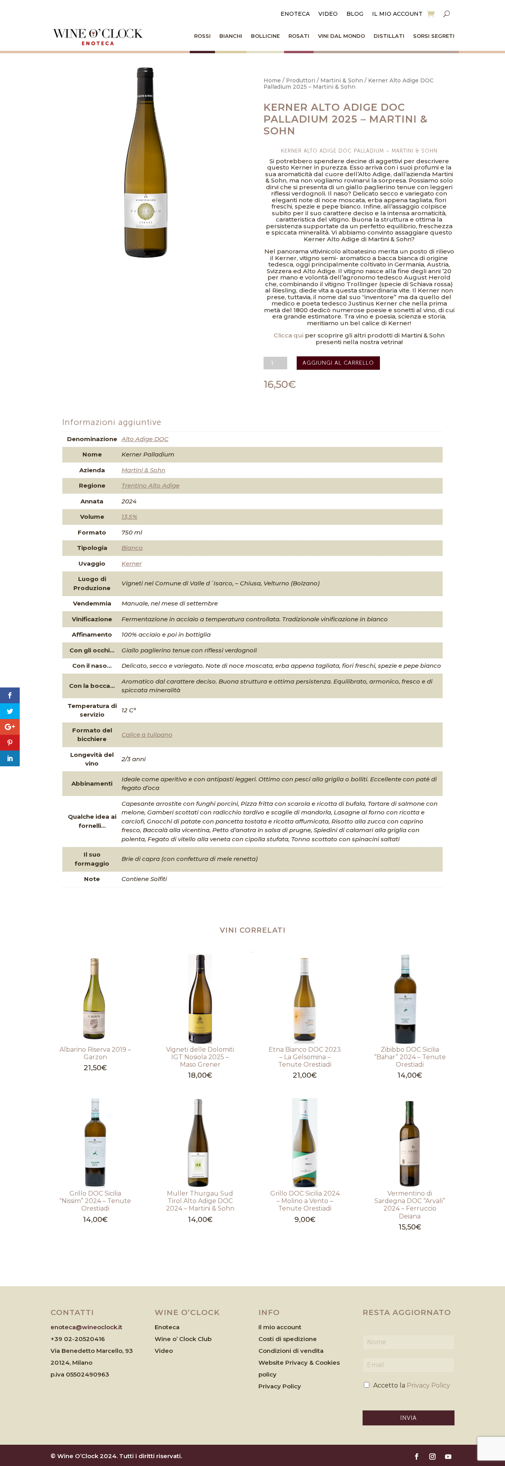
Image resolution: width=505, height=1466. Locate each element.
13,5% (129, 516)
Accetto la (411, 1385)
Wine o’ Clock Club (183, 1339)
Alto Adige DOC (145, 439)
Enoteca (295, 14)
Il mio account (397, 14)
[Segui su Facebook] (416, 1456)
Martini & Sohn (341, 80)
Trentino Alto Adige (151, 485)
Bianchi (230, 36)
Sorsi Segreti (433, 36)
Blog (354, 14)
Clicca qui (288, 335)
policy (267, 1374)
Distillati (389, 36)
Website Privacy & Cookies (299, 1362)
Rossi (202, 36)
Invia (408, 1417)
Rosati (298, 36)
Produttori (300, 80)
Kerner (132, 563)
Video (328, 14)
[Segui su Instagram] (432, 1456)
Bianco (132, 547)
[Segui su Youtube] (448, 1456)
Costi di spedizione (287, 1339)
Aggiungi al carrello (338, 363)
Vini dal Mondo (341, 36)
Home (272, 80)
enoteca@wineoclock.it (86, 1327)
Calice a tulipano (147, 734)
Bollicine (265, 36)
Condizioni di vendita (291, 1350)
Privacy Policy (279, 1386)
